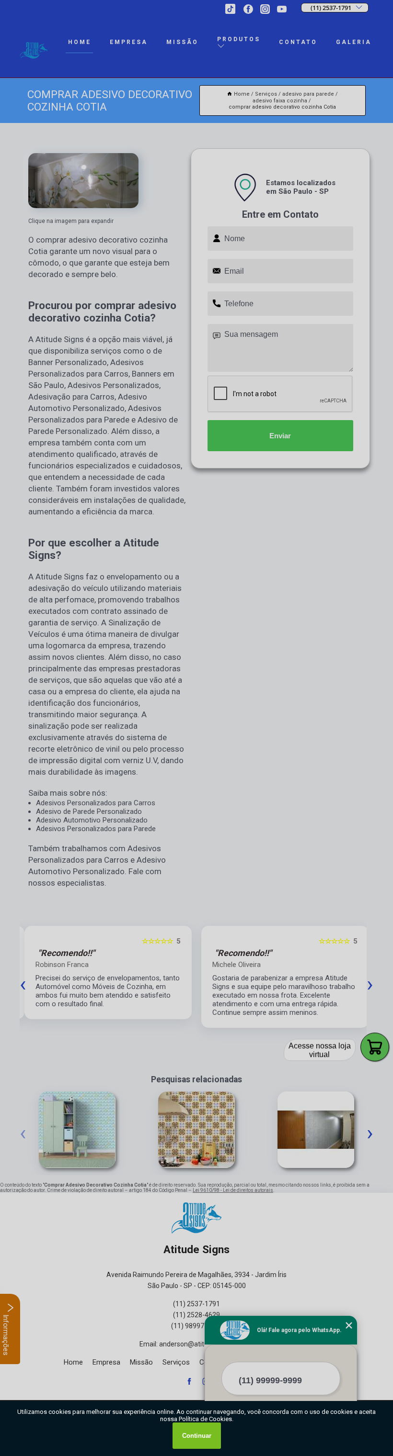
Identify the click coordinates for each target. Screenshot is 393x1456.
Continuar (196, 1435)
